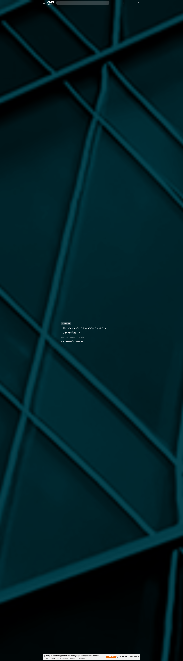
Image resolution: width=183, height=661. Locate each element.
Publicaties (67, 323)
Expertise (60, 3)
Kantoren (76, 3)
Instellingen (133, 656)
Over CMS (104, 3)
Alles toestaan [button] (111, 656)
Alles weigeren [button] (122, 656)
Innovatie (86, 3)
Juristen (69, 3)
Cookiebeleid (81, 658)
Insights (94, 3)
